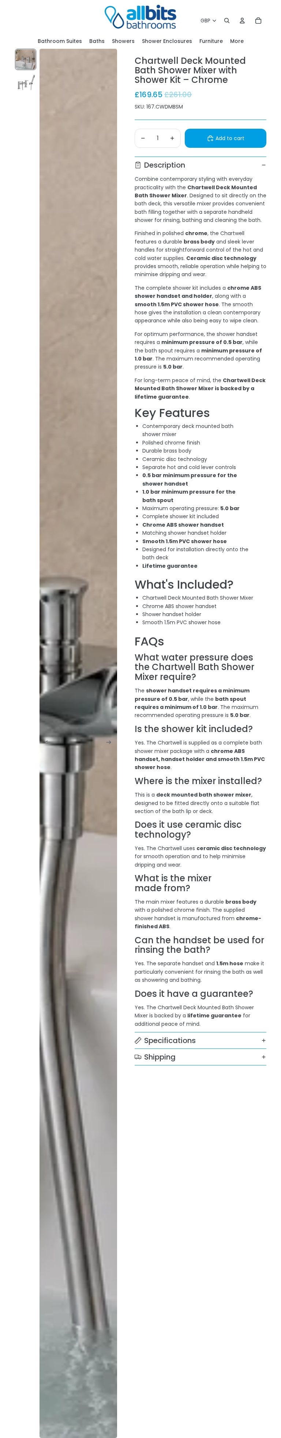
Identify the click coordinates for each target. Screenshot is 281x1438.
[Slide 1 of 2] (25, 59)
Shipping (160, 1057)
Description (164, 165)
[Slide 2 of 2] (25, 82)
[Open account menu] (242, 20)
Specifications (170, 1040)
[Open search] (227, 20)
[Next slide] (111, 743)
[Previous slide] (46, 743)
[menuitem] (236, 41)
